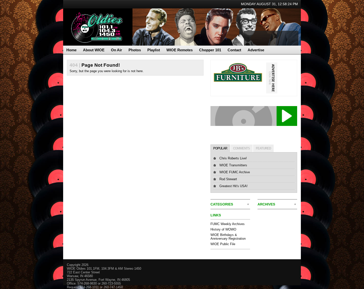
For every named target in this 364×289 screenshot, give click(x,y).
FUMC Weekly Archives (227, 224)
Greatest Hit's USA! (233, 186)
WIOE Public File (222, 244)
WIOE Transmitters (233, 165)
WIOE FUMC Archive (234, 172)
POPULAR (220, 148)
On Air (116, 50)
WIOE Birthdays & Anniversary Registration (228, 236)
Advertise (256, 50)
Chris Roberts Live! (233, 158)
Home (71, 50)
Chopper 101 (210, 50)
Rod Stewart (228, 179)
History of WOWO (223, 229)
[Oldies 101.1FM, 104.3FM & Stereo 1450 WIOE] (95, 19)
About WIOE (93, 50)
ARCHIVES (266, 204)
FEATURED (263, 148)
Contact (234, 50)
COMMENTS (241, 148)
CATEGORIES (221, 204)
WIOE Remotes (179, 50)
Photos (135, 50)
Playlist (153, 50)
